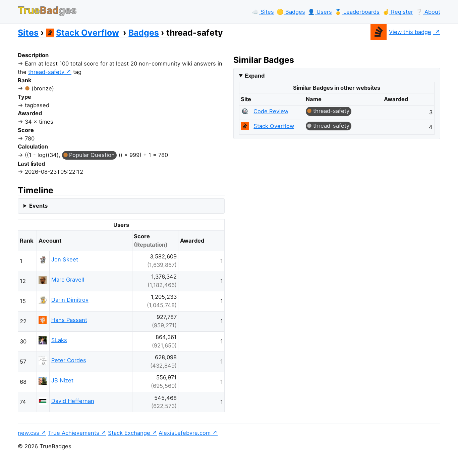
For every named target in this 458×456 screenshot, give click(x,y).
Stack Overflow (87, 33)
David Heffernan (72, 401)
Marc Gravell (67, 279)
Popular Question (92, 155)
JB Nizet (62, 380)
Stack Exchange (129, 432)
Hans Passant (69, 320)
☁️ (263, 11)
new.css (28, 432)
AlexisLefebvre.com (185, 432)
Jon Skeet (64, 259)
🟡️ (291, 11)
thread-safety (46, 72)
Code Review (270, 111)
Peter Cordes (68, 360)
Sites (28, 33)
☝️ (397, 11)
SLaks (59, 340)
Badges (143, 33)
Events (38, 205)
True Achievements (73, 432)
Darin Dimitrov (70, 299)
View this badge (410, 32)
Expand (255, 75)
